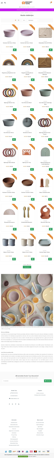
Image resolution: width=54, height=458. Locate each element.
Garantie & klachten (14, 441)
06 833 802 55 (14, 395)
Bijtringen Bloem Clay (9, 102)
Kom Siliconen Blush (27, 102)
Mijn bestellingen (40, 424)
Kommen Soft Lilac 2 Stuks (9, 43)
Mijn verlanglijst (40, 428)
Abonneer (48, 380)
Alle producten (40, 432)
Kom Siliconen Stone (9, 132)
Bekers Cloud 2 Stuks (9, 252)
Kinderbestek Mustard (26, 222)
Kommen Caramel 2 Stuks (9, 192)
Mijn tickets (40, 426)
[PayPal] (44, 451)
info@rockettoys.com (14, 398)
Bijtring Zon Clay (27, 162)
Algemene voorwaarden (14, 430)
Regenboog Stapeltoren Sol (8, 72)
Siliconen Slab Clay (45, 222)
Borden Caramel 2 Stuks (27, 192)
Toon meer (26, 267)
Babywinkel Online (14, 443)
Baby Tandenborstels (44, 192)
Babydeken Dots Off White (45, 43)
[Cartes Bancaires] (10, 451)
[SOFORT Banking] (14, 451)
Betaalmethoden (14, 424)
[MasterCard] (35, 451)
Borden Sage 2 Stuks (45, 252)
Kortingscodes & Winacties (40, 395)
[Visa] (48, 451)
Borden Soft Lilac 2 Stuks (27, 43)
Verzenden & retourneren (14, 426)
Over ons (14, 428)
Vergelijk (40, 430)
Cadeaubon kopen (40, 434)
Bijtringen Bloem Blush (9, 162)
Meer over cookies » (32, 456)
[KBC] (27, 451)
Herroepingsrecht (14, 439)
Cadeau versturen (40, 393)
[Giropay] (18, 451)
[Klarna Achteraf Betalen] (31, 451)
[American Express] (6, 451)
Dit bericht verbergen (23, 456)
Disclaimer (14, 432)
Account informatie (40, 422)
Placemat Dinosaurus (9, 222)
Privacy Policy (14, 434)
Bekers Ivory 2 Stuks (27, 252)
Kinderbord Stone (27, 132)
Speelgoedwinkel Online (14, 445)
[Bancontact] (39, 451)
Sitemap (14, 436)
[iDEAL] (23, 451)
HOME (22, 12)
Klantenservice (14, 422)
